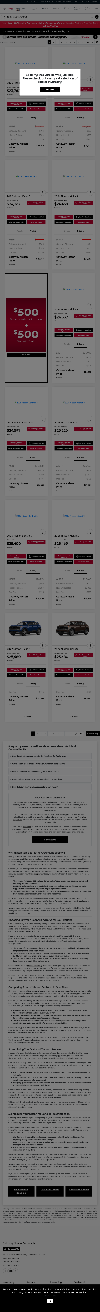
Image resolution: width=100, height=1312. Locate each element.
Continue (50, 89)
